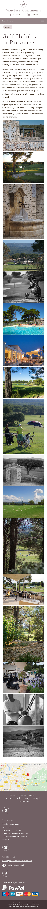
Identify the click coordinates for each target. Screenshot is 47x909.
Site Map (21, 903)
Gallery (26, 798)
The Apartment (26, 795)
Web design (12, 906)
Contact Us (23, 801)
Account (17, 14)
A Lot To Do (12, 798)
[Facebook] (4, 865)
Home (12, 795)
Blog (35, 798)
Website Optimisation (24, 906)
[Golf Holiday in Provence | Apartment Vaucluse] (23, 4)
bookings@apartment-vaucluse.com (17, 860)
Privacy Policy (11, 903)
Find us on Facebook (15, 865)
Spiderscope (34, 906)
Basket (34, 14)
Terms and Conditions (33, 903)
